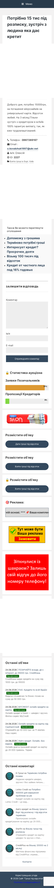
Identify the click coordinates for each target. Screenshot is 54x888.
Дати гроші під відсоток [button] (27, 444)
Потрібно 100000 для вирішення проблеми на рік (28, 792)
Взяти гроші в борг (19, 161)
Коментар (11, 299)
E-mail (9, 345)
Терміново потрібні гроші (26, 242)
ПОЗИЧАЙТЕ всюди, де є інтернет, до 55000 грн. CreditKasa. (24, 673)
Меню (28, 3)
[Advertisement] (27, 71)
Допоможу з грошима (23, 238)
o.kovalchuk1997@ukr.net (22, 148)
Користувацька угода (26, 875)
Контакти (27, 862)
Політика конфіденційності (27, 882)
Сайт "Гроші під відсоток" (31, 878)
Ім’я (8, 333)
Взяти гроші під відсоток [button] (27, 466)
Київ (31, 161)
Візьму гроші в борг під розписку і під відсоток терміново (31, 812)
